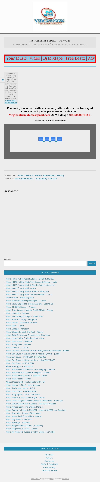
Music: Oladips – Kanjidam (17, 328)
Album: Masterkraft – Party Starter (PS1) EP (25, 381)
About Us (49, 454)
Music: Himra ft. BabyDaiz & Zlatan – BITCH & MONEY (30, 278)
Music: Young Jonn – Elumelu (18, 344)
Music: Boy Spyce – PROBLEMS (20, 363)
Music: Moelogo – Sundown (18, 422)
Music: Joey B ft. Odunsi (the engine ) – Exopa (26, 300)
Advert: (49, 457)
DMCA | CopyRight (49, 464)
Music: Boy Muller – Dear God (19, 419)
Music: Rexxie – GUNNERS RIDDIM (21, 322)
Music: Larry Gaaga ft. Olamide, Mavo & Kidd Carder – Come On (34, 400)
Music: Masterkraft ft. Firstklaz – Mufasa (23, 416)
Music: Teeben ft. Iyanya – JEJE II (20, 388)
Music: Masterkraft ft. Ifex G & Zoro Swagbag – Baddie (30, 369)
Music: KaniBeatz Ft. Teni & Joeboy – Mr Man (36, 178)
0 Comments (82, 44)
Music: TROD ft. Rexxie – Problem (21, 307)
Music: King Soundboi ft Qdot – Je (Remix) (24, 425)
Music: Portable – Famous (17, 313)
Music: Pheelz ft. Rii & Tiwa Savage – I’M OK (25, 397)
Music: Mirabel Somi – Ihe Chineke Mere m (24, 406)
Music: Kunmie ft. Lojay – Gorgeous (21, 319)
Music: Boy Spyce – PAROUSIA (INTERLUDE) (26, 357)
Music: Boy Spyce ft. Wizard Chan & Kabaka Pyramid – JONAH (33, 353)
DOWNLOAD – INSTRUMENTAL (11, 101)
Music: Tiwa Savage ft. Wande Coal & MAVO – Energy (29, 310)
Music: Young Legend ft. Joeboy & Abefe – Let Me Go (29, 303)
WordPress (65, 479)
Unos (52, 479)
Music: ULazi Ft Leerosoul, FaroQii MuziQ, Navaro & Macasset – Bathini (37, 350)
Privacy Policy (49, 467)
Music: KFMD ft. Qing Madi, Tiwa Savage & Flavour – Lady (31, 282)
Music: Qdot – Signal (15, 325)
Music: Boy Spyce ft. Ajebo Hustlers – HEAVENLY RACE (30, 360)
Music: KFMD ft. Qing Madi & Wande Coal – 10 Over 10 (30, 285)
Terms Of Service (49, 470)
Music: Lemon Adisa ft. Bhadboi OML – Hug (25, 338)
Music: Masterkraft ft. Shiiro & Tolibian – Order (26, 375)
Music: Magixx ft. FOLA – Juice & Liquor (23, 385)
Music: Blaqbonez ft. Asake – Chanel (22, 428)
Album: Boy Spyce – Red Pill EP (19, 366)
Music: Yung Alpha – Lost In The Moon (23, 394)
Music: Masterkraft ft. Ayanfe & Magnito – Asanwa (28, 372)
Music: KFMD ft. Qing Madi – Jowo (21, 288)
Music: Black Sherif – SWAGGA (19, 341)
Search (7, 259)
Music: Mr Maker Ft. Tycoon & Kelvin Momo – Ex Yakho (30, 431)
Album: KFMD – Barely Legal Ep (20, 297)
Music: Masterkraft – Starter (18, 378)
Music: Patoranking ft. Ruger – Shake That (24, 316)
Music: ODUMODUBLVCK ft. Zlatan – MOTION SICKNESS (31, 403)
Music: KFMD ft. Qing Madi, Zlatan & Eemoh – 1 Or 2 (29, 294)
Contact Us (49, 461)
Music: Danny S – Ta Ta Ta (17, 347)
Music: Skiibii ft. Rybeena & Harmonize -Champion (28, 335)
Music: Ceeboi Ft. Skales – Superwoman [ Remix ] (41, 175)
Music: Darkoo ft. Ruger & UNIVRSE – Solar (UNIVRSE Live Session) (35, 410)
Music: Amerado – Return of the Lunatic (23, 413)
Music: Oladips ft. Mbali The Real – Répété (24, 332)
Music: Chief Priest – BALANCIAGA (21, 391)
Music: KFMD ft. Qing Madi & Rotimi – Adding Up (27, 291)
